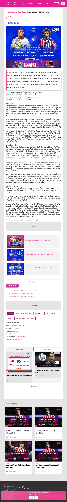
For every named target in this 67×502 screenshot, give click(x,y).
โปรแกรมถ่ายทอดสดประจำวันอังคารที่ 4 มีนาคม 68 (21, 297)
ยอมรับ (31, 497)
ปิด (36, 497)
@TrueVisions (15, 331)
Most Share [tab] (47, 349)
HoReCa (40, 3)
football (9, 318)
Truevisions (15, 328)
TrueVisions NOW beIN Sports (25, 318)
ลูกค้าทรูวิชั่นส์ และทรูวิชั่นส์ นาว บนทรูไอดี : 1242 (16, 489)
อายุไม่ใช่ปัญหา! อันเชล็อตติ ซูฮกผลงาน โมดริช (21, 294)
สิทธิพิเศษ (23, 3)
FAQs (48, 3)
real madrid (38, 313)
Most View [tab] (19, 349)
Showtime (31, 3)
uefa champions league (23, 313)
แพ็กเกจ (15, 3)
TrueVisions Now (17, 339)
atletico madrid (50, 313)
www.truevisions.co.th (18, 326)
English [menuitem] (62, 9)
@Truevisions (13, 334)
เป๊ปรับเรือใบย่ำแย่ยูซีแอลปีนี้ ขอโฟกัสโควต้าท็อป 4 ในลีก (22, 291)
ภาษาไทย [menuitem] (61, 6)
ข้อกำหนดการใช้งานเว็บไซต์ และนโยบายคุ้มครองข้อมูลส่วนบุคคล (33, 494)
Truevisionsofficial (21, 337)
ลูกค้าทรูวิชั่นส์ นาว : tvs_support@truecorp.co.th (17, 487)
